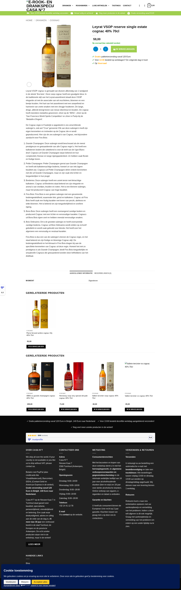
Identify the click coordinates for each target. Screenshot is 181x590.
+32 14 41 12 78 (66, 506)
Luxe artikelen (99, 6)
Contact (127, 6)
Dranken (66, 6)
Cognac (54, 20)
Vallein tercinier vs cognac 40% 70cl (139, 396)
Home (29, 20)
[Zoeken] (137, 5)
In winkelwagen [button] (37, 346)
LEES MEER (34, 544)
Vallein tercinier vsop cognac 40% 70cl (105, 397)
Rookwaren (81, 6)
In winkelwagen (125, 49)
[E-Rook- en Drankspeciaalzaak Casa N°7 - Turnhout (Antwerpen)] (40, 5)
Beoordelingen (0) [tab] (102, 273)
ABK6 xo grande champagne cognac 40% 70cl (40, 397)
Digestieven (93, 281)
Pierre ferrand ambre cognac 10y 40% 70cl (39, 334)
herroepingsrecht (100, 469)
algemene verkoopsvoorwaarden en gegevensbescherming (106, 472)
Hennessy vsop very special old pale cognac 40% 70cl (73, 397)
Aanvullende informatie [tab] (81, 273)
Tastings (116, 6)
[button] (142, 5)
